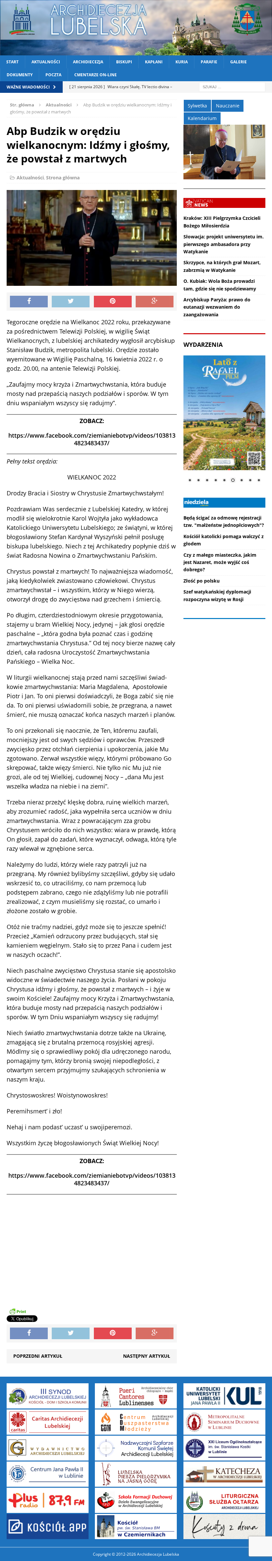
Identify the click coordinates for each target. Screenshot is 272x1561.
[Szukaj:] (232, 87)
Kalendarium (202, 118)
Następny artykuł (146, 1356)
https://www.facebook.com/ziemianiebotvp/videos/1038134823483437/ (91, 439)
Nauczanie (227, 105)
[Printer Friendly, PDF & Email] (18, 1311)
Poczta (53, 75)
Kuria (181, 62)
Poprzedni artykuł (37, 1356)
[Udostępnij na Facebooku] (29, 302)
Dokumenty (20, 75)
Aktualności (46, 62)
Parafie (209, 62)
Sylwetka (197, 105)
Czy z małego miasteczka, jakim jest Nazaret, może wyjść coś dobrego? (219, 562)
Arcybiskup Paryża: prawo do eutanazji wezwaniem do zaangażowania (216, 307)
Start (12, 62)
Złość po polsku (201, 581)
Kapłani (154, 62)
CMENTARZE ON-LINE (95, 75)
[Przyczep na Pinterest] (113, 302)
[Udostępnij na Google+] (154, 302)
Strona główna (63, 177)
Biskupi (124, 62)
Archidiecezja (88, 62)
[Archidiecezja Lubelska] (136, 27)
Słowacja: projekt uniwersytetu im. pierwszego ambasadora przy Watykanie (223, 244)
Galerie (238, 62)
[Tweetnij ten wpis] (71, 302)
